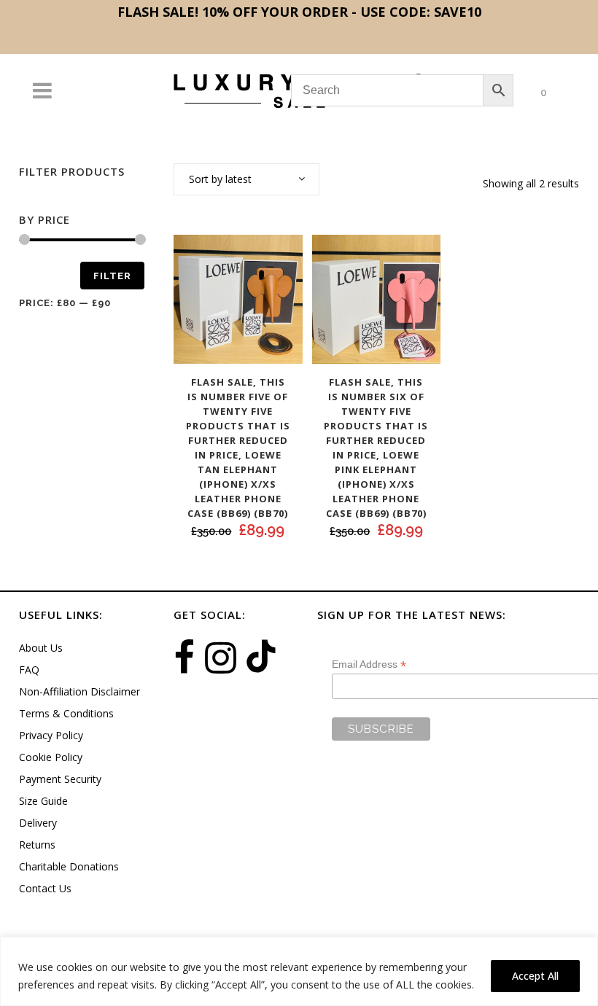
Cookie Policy (50, 757)
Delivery (38, 823)
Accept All (535, 976)
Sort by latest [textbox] (220, 179)
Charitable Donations (69, 866)
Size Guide (43, 801)
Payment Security (60, 779)
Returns (37, 844)
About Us (41, 648)
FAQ (29, 669)
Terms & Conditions (66, 713)
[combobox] (246, 179)
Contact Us (45, 888)
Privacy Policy (51, 735)
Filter (112, 275)
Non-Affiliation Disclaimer (79, 691)
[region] (299, 971)
